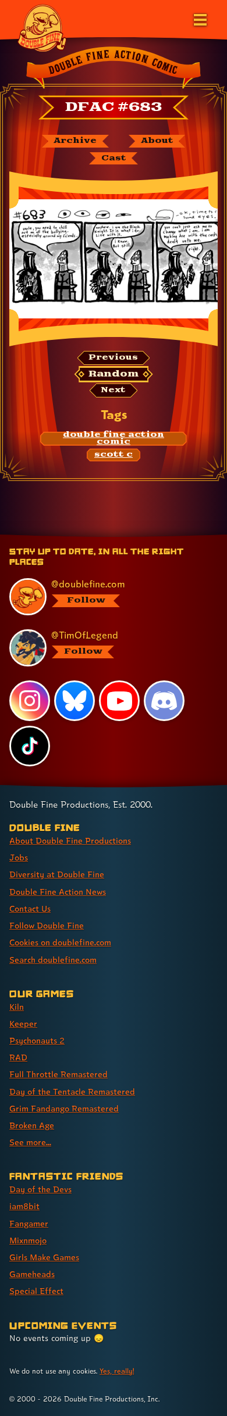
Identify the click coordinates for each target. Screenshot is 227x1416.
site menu (104, 536)
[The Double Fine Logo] (42, 27)
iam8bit (24, 1206)
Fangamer (28, 1223)
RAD (18, 1057)
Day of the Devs (40, 1189)
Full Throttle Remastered (58, 1074)
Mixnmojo (28, 1240)
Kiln (16, 1007)
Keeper (23, 1023)
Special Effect (36, 1291)
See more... (30, 1142)
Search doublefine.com (53, 960)
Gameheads (32, 1274)
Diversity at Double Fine (56, 874)
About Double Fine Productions (70, 840)
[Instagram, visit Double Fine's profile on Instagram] (29, 700)
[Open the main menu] (199, 18)
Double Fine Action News (57, 892)
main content (156, 536)
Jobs (18, 857)
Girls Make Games (44, 1257)
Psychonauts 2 (37, 1040)
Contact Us (30, 908)
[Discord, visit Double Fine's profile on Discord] (164, 700)
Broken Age (31, 1125)
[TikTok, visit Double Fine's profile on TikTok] (29, 746)
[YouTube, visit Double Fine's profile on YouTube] (119, 700)
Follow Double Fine (46, 925)
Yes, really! (117, 1371)
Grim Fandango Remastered (64, 1108)
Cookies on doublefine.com (60, 942)
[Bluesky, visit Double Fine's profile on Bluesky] (74, 700)
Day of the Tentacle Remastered (72, 1091)
